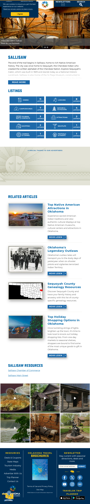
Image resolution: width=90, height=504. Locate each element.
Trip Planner (13, 477)
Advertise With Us (13, 473)
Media (13, 469)
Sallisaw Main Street (18, 375)
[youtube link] (64, 484)
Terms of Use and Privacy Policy (40, 486)
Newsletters (63, 2)
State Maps (12, 461)
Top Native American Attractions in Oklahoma (64, 208)
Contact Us (12, 481)
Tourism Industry (12, 465)
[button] (81, 3)
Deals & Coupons (12, 458)
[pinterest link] (80, 477)
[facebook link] (64, 477)
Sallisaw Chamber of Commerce (24, 370)
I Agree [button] (20, 14)
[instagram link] (72, 484)
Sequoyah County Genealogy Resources (64, 285)
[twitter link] (72, 477)
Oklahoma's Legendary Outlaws (63, 249)
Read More (19, 82)
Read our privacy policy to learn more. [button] (18, 9)
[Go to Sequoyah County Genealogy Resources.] (25, 291)
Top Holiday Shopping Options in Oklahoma (64, 320)
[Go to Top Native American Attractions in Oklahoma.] (25, 215)
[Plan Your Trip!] (8, 496)
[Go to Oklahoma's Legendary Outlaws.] (25, 259)
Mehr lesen (55, 237)
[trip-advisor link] (80, 484)
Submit (81, 466)
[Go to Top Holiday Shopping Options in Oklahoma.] (25, 327)
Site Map (40, 490)
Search (81, 2)
